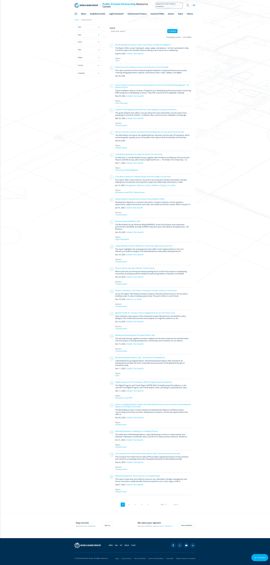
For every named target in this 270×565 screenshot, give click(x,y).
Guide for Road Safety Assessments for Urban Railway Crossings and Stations (146, 109)
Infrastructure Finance (137, 14)
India (148, 185)
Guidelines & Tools (97, 14)
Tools (117, 60)
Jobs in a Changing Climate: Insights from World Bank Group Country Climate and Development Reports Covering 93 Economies (153, 405)
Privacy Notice (126, 558)
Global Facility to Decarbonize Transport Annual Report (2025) (139, 199)
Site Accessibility (140, 558)
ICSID (133, 545)
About (83, 14)
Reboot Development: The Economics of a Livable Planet (137, 476)
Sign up (107, 525)
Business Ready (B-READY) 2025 (127, 221)
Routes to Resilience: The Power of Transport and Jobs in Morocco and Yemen (146, 290)
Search (112, 28)
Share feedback (186, 525)
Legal (117, 558)
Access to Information (155, 558)
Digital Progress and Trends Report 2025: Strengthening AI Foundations (143, 382)
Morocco (130, 299)
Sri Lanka (171, 185)
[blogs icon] (192, 545)
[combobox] (89, 27)
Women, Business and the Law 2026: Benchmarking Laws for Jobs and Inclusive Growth (149, 132)
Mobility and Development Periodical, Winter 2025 (135, 335)
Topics (180, 14)
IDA (116, 545)
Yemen (139, 299)
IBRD (111, 545)
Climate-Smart (139, 192)
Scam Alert (170, 558)
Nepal (163, 185)
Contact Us (168, 526)
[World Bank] (88, 545)
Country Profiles (157, 14)
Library (190, 14)
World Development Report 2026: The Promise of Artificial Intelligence (143, 45)
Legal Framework (116, 14)
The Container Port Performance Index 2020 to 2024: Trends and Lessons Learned (147, 453)
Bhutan (141, 185)
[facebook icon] (173, 545)
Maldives (155, 185)
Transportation (121, 125)
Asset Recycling (121, 103)
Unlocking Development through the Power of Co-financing (138, 154)
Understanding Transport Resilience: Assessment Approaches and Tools (143, 246)
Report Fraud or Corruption (185, 558)
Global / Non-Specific (135, 53)
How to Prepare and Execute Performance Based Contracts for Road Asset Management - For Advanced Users (152, 86)
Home (76, 13)
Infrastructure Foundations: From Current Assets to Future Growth (141, 67)
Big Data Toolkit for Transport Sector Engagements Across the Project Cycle (145, 313)
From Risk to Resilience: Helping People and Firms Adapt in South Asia (143, 176)
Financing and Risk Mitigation (126, 170)
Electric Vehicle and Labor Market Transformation (135, 268)
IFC (121, 545)
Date (88, 35)
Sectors (171, 14)
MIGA (127, 545)
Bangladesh (131, 185)
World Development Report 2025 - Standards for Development (140, 357)
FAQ (160, 526)
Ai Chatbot (261, 557)
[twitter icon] (179, 545)
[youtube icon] (186, 545)
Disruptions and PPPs (124, 192)
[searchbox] (89, 27)
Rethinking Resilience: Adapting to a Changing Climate (136, 431)
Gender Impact (121, 148)
